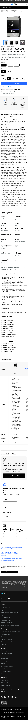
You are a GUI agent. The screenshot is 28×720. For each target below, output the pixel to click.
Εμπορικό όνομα (11, 712)
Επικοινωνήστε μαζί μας (6, 673)
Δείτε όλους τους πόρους (9, 572)
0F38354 (14, 347)
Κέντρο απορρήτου (5, 661)
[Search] (26, 4)
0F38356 (11, 330)
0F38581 (11, 328)
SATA (9, 71)
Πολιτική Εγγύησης (5, 617)
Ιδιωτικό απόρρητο (5, 709)
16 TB (10, 65)
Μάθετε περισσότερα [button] (17, 91)
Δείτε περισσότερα (4, 59)
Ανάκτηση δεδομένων (6, 634)
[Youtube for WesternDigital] (15, 697)
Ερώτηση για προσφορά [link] (14, 83)
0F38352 (11, 343)
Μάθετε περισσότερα (10, 499)
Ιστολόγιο (3, 663)
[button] (5, 42)
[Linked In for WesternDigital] (5, 697)
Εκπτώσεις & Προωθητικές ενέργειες (9, 612)
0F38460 (12, 337)
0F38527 (11, 320)
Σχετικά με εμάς (4, 651)
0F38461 (12, 339)
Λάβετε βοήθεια (4, 680)
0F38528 (11, 322)
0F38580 (12, 326)
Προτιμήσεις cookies (20, 712)
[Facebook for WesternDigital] (12, 697)
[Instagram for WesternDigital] (2, 697)
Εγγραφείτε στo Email (6, 610)
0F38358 (14, 334)
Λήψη (6, 516)
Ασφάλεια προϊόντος (5, 685)
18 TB (16, 65)
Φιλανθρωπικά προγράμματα (7, 642)
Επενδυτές (3, 668)
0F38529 (14, 324)
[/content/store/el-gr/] (14, 4)
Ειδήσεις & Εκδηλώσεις (6, 653)
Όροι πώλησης (4, 712)
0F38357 (11, 332)
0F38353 (11, 345)
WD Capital (3, 644)
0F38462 (11, 341)
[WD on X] (9, 697)
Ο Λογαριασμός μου (5, 607)
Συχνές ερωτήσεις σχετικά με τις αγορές (10, 625)
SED (3, 78)
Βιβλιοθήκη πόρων (5, 682)
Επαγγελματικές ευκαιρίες (7, 666)
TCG (22, 78)
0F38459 (11, 351)
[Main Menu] (2, 4)
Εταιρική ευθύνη (5, 658)
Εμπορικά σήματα (17, 709)
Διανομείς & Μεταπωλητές (7, 622)
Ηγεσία (2, 656)
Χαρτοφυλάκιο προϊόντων (7, 615)
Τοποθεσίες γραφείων (6, 671)
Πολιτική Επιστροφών (6, 620)
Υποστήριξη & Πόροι (6, 7)
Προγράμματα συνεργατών (7, 639)
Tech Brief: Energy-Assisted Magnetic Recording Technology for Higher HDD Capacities (9, 554)
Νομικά (11, 709)
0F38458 (12, 349)
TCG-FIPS (15, 78)
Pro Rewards (4, 636)
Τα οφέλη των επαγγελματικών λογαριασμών (11, 631)
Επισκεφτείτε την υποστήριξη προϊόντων (12, 475)
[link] (4, 86)
